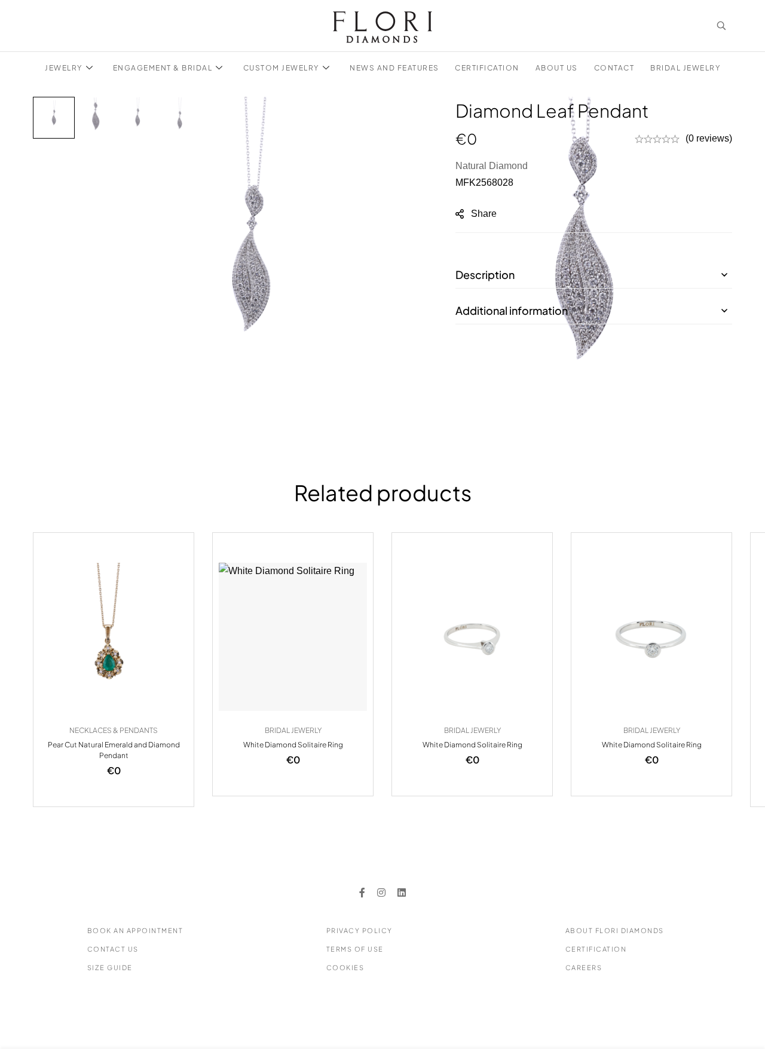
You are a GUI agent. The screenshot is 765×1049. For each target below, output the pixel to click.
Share (484, 213)
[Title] (401, 892)
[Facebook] (362, 892)
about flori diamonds (614, 930)
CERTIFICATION (487, 67)
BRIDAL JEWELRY (685, 67)
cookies (345, 967)
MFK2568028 (484, 182)
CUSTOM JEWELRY (281, 67)
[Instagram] (381, 892)
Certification (596, 949)
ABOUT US (557, 67)
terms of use (355, 949)
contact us (113, 949)
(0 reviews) (709, 138)
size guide (110, 967)
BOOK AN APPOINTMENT (135, 930)
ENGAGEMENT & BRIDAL (163, 67)
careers (583, 967)
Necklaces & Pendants (113, 730)
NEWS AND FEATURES (394, 67)
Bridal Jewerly (293, 730)
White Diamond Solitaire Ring (293, 744)
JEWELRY (63, 67)
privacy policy (359, 930)
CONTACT (614, 67)
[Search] (721, 25)
